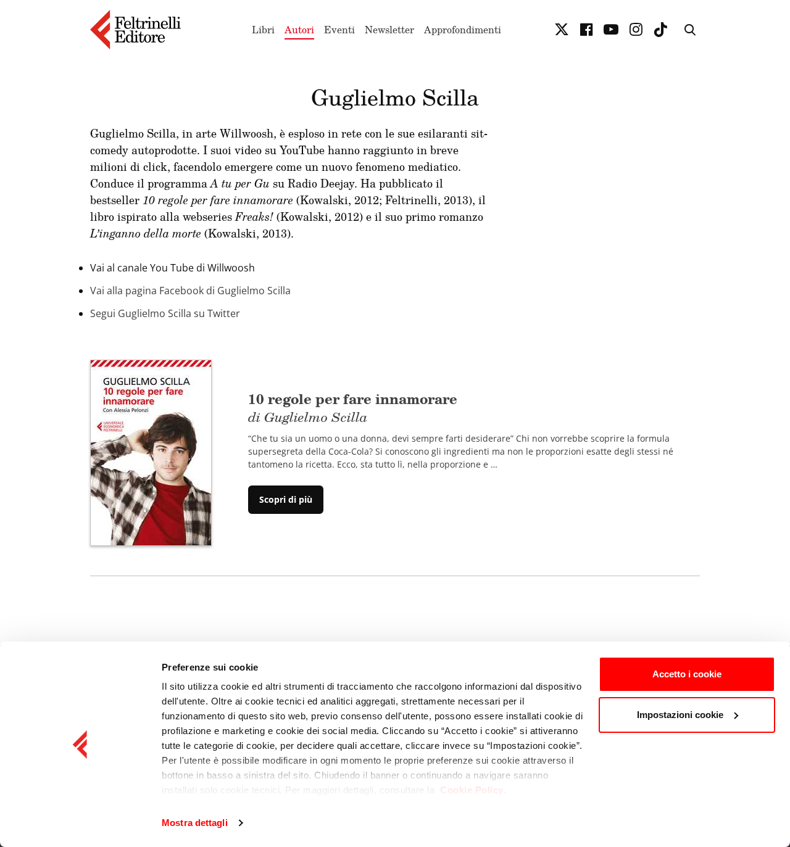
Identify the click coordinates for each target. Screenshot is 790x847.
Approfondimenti (462, 29)
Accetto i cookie (686, 674)
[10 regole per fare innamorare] (151, 451)
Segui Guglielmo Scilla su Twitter (165, 313)
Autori (299, 29)
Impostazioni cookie (680, 714)
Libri (263, 29)
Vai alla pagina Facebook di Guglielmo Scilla (190, 290)
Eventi (339, 29)
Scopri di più (285, 499)
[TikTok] (660, 29)
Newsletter (389, 29)
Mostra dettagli (195, 822)
